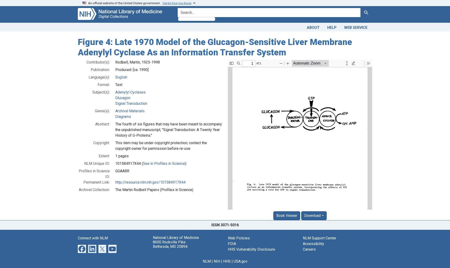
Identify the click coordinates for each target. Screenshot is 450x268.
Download (312, 215)
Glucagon (122, 98)
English (121, 77)
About (313, 27)
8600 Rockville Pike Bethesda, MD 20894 (170, 244)
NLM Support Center (319, 238)
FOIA (232, 244)
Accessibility (313, 244)
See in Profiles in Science (164, 163)
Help (332, 27)
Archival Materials (130, 111)
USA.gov (241, 261)
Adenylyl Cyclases (130, 92)
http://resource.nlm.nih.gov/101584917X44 (150, 182)
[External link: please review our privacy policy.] (82, 248)
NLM (207, 261)
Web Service (356, 27)
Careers (309, 249)
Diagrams (123, 116)
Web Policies (239, 238)
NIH (217, 261)
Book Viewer (286, 215)
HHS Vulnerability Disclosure (251, 249)
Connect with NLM (93, 238)
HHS (227, 261)
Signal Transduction (131, 103)
